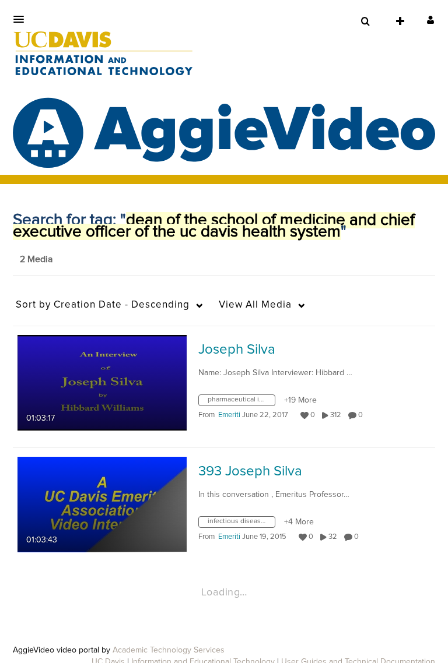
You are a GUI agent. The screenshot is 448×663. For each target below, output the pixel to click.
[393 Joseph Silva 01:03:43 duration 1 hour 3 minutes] (102, 504)
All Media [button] (255, 305)
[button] (22, 19)
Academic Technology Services (169, 650)
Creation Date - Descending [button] (103, 305)
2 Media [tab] (36, 259)
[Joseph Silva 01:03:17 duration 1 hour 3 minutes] (102, 382)
